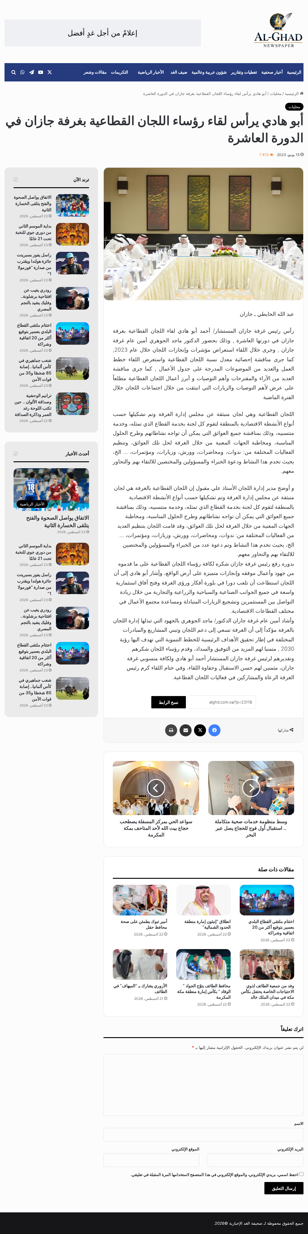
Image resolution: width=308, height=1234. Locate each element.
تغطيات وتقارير (244, 72)
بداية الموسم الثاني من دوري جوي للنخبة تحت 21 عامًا (33, 232)
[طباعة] (171, 730)
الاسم (298, 1123)
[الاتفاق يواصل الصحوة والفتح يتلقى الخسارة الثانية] (72, 205)
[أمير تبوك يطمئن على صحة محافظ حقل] (140, 900)
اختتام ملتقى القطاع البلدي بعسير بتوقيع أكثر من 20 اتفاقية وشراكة (271, 927)
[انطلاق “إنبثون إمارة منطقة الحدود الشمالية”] (203, 900)
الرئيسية (294, 72)
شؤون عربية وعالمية (209, 72)
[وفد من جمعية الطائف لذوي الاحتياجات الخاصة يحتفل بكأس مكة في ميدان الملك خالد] (267, 964)
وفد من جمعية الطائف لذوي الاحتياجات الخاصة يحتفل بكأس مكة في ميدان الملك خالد (267, 991)
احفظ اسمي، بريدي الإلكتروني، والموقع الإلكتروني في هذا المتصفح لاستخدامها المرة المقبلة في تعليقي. (214, 1174)
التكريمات (119, 72)
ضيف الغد (179, 72)
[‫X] (200, 730)
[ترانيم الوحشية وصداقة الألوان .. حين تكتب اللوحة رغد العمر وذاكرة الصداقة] (72, 403)
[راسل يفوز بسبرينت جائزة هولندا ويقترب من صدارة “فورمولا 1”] (72, 263)
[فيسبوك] (214, 730)
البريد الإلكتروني (290, 1149)
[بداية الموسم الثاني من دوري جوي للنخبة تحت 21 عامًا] (72, 234)
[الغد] (278, 30)
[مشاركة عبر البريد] (186, 730)
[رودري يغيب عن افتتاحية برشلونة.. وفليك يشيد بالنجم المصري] (72, 298)
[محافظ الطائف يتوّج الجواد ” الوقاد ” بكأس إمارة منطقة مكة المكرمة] (203, 964)
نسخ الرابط (168, 702)
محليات (276, 93)
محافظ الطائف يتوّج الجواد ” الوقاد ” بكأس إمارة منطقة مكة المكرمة (204, 991)
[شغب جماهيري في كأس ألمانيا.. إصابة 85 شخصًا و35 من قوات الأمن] (72, 368)
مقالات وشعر (95, 72)
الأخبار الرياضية (151, 72)
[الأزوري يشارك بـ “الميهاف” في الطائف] (140, 964)
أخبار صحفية (272, 72)
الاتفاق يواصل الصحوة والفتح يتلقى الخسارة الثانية (32, 203)
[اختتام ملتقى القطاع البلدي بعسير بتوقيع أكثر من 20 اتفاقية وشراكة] (267, 900)
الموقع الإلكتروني (185, 1149)
